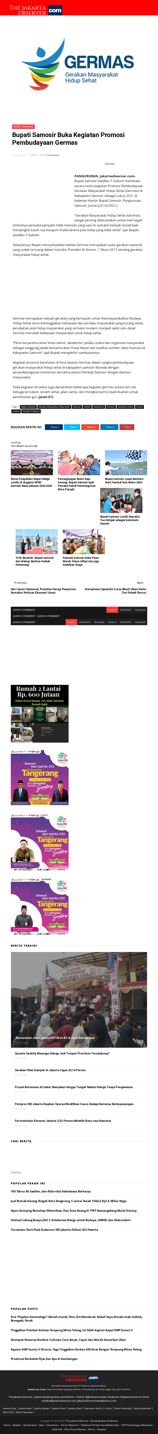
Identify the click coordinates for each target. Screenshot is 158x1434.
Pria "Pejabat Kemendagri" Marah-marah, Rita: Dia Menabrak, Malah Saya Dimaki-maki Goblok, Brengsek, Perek (76, 1318)
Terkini (16, 411)
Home (7, 1425)
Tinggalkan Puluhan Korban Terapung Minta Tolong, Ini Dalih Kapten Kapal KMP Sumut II (72, 1330)
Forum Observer (70, 1425)
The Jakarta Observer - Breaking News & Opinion (92, 1420)
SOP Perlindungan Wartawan (137, 1425)
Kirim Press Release (75, 1429)
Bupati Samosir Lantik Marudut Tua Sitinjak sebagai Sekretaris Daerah (120, 520)
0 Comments (52, 155)
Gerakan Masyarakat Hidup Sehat (54, 406)
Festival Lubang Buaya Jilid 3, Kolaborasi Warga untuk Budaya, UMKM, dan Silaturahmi (71, 1220)
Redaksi (17, 1425)
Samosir (111, 406)
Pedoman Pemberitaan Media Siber (100, 1425)
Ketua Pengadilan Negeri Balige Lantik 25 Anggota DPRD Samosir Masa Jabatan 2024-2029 (31, 482)
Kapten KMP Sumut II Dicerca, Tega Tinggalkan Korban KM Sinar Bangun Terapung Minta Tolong (76, 1349)
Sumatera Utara (125, 406)
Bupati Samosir (23, 127)
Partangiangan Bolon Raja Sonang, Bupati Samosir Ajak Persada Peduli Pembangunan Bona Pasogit (77, 484)
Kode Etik (57, 1429)
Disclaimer (53, 1425)
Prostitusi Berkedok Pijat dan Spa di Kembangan (44, 1359)
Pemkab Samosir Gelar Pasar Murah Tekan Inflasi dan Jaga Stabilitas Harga (81, 561)
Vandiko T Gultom (31, 411)
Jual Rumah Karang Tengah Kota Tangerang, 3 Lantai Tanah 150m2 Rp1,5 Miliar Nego (68, 1201)
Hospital (101, 1429)
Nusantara (99, 406)
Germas (77, 406)
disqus (112, 609)
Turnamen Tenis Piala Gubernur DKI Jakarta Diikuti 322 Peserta (54, 1230)
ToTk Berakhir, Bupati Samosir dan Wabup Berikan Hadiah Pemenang (35, 561)
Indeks (87, 406)
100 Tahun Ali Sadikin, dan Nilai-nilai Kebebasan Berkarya (51, 1191)
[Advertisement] (79, 284)
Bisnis (91, 1429)
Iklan (42, 1425)
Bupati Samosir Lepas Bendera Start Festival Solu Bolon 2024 (124, 480)
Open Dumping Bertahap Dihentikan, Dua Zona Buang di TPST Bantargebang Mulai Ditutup (74, 1210)
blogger (140, 609)
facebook (125, 609)
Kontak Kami (30, 1425)
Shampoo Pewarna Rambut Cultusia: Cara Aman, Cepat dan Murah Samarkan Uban (68, 1340)
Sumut (139, 406)
